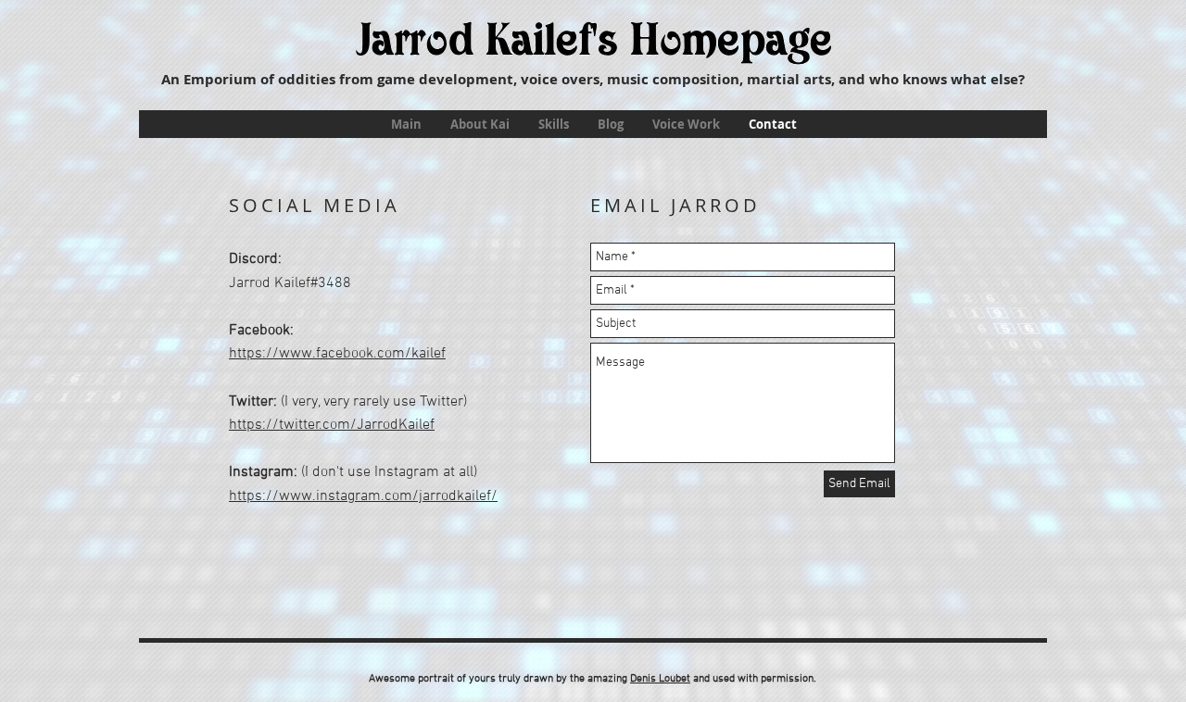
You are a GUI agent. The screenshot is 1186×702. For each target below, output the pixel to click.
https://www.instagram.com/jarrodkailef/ (363, 496)
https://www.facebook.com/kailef (337, 354)
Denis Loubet (660, 678)
